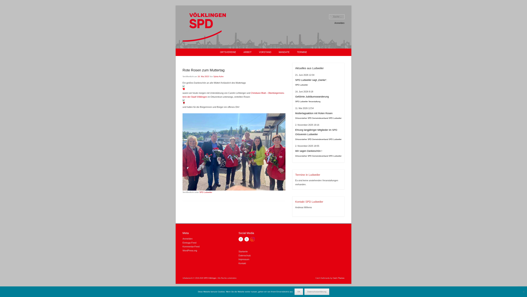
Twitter (246, 239)
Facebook (241, 239)
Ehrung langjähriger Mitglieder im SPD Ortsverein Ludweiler (316, 132)
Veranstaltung (314, 102)
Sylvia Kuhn (218, 76)
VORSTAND (265, 52)
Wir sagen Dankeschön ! (308, 151)
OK (298, 292)
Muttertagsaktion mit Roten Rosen (314, 113)
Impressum (244, 259)
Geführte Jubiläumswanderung (312, 96)
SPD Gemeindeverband (318, 118)
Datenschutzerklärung (316, 292)
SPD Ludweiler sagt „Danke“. (311, 80)
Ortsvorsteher (301, 118)
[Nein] (523, 291)
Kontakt (242, 263)
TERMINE (302, 52)
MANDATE (284, 52)
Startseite (243, 251)
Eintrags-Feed (189, 243)
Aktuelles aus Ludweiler (309, 68)
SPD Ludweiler (205, 192)
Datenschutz (245, 255)
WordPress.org (190, 250)
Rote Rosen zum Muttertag (204, 70)
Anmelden (339, 23)
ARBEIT (247, 52)
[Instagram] (252, 239)
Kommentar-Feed (191, 246)
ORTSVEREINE (228, 52)
